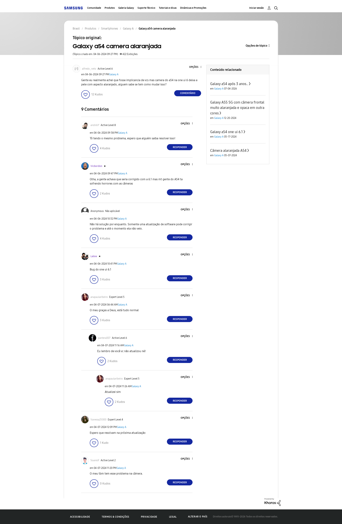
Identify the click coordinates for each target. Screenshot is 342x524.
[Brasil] (73, 8)
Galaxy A (113, 74)
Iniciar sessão (256, 7)
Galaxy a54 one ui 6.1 (226, 132)
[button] (195, 67)
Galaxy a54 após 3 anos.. (229, 84)
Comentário (187, 93)
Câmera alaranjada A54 (228, 150)
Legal (173, 516)
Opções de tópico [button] (256, 45)
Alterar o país (198, 516)
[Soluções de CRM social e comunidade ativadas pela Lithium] (273, 502)
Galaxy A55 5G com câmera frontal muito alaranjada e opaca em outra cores (237, 107)
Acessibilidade (80, 516)
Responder (180, 147)
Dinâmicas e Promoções (193, 7)
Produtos (110, 7)
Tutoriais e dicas (168, 7)
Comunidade (94, 7)
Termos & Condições (115, 516)
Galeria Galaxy (126, 7)
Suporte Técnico (146, 7)
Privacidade (149, 516)
